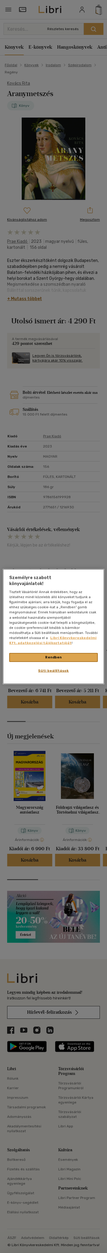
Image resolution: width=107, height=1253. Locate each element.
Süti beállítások (53, 670)
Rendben (53, 657)
